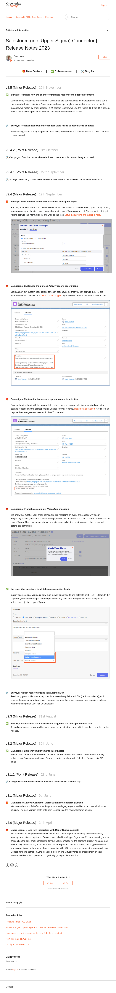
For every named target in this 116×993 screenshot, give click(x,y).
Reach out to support (52, 295)
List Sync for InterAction (17, 944)
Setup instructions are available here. (82, 214)
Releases (49, 17)
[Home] (13, 7)
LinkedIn (16, 865)
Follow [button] (104, 57)
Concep (9, 17)
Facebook (8, 865)
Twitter (12, 865)
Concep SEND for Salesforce (29, 17)
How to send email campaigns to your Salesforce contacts (34, 933)
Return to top (12, 902)
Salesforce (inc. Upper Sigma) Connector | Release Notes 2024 (37, 927)
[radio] (50, 883)
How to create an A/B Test (18, 939)
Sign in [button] (104, 5)
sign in (15, 969)
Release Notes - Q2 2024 (18, 921)
